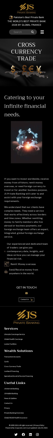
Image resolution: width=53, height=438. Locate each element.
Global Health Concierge (13, 339)
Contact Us (25, 299)
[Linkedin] (30, 434)
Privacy (7, 408)
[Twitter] (16, 434)
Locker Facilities (10, 344)
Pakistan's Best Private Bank (26, 21)
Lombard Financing (11, 371)
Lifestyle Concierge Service (14, 334)
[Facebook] (23, 434)
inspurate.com (20, 428)
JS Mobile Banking (11, 393)
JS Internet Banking (11, 389)
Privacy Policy (39, 425)
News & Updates (10, 398)
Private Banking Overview (14, 413)
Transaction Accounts (12, 357)
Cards (6, 361)
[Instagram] (37, 434)
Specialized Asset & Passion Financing (18, 376)
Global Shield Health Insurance (15, 418)
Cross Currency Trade (12, 366)
